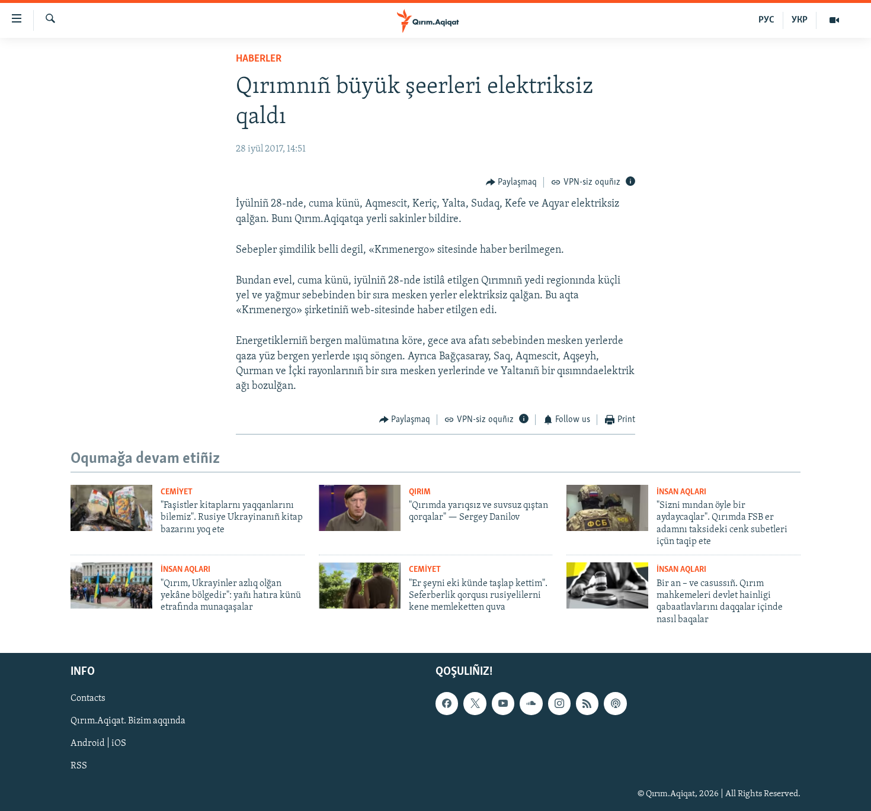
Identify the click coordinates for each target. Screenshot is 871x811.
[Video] (834, 20)
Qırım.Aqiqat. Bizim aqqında (128, 721)
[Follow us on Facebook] (447, 703)
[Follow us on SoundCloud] (531, 703)
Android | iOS (98, 744)
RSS (79, 766)
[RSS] (587, 703)
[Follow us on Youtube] (503, 703)
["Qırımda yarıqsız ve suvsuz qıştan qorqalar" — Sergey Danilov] (360, 508)
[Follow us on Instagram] (559, 703)
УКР (800, 20)
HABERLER (258, 59)
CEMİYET (177, 492)
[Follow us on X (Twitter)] (474, 703)
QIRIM (420, 492)
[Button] (511, 182)
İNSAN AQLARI (681, 492)
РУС (766, 20)
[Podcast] (615, 703)
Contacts (88, 698)
